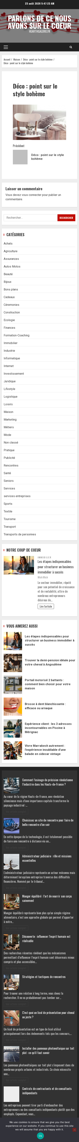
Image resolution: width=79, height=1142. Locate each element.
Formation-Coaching (16, 335)
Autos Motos (12, 266)
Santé (7, 473)
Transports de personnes (20, 534)
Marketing (10, 419)
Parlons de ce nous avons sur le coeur (39, 22)
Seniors (9, 481)
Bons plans (11, 289)
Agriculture (10, 251)
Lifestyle (9, 389)
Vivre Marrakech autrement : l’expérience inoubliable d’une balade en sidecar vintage (13, 750)
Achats (8, 243)
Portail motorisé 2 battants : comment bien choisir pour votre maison (13, 685)
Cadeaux (9, 297)
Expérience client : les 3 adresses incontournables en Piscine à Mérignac (13, 728)
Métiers (9, 427)
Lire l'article (46, 606)
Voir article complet (16, 811)
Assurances (11, 259)
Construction (12, 312)
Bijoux (7, 282)
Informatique (12, 358)
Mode (7, 435)
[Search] (71, 47)
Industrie (9, 350)
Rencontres (11, 465)
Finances (9, 327)
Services (9, 488)
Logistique (10, 396)
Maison (8, 412)
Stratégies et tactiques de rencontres (44, 977)
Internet (9, 366)
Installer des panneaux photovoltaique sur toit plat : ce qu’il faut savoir (48, 1050)
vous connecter (31, 195)
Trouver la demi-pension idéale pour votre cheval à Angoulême (13, 663)
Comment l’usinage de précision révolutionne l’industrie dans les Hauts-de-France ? (47, 782)
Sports (8, 503)
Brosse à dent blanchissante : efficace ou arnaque (13, 707)
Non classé (11, 442)
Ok (40, 1135)
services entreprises (17, 496)
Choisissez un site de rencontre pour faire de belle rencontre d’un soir (47, 822)
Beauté (8, 274)
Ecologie (9, 320)
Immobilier (10, 343)
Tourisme (10, 519)
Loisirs (8, 404)
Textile (8, 511)
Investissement (14, 373)
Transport (10, 526)
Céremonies (11, 305)
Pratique (9, 450)
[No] (74, 1130)
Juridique (10, 381)
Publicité (9, 458)
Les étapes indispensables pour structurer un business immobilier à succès (56, 567)
